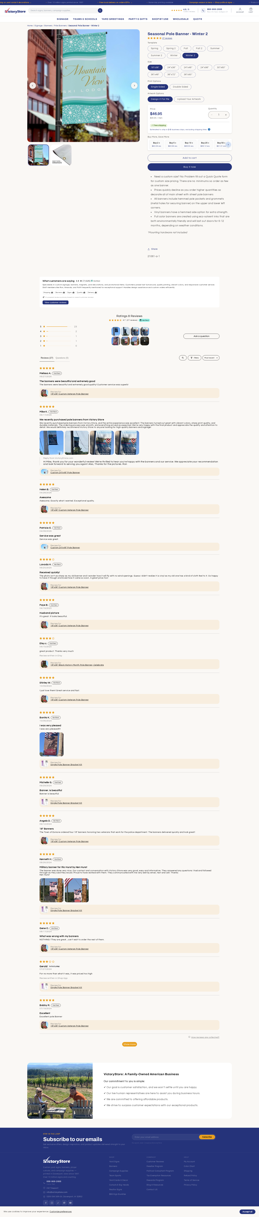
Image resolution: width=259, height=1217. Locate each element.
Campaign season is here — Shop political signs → (212, 2)
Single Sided (158, 87)
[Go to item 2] (125, 331)
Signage (38, 26)
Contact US (152, 1189)
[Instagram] (51, 1202)
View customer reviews (55, 302)
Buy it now (189, 167)
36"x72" (171, 74)
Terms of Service (191, 1180)
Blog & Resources (155, 1185)
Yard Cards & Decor (118, 1180)
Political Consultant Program (160, 1171)
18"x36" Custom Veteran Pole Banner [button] (70, 394)
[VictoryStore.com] (15, 11)
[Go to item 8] (144, 341)
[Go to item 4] (144, 331)
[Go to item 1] (116, 331)
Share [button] (154, 249)
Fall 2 (199, 48)
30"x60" (221, 67)
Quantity (212, 109)
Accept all (247, 1212)
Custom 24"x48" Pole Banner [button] (65, 473)
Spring (154, 48)
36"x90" (188, 74)
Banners (48, 26)
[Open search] (183, 357)
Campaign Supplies (118, 1171)
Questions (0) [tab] (62, 358)
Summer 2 (156, 55)
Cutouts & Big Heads (119, 1185)
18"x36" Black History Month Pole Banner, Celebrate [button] (77, 665)
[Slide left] (32, 85)
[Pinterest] (64, 1202)
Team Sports (115, 1176)
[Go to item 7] (135, 341)
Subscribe (207, 1137)
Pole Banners (60, 26)
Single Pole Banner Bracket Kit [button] (66, 765)
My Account (189, 1162)
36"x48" (155, 74)
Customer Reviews (155, 1162)
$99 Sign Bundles (117, 1194)
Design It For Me (160, 99)
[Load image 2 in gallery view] (61, 155)
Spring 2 (171, 48)
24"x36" (171, 67)
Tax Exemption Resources (159, 1176)
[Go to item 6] (125, 341)
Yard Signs (114, 1162)
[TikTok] (58, 1202)
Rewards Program (155, 1180)
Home (30, 26)
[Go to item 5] (116, 341)
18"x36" (155, 67)
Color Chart (189, 1166)
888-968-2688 (54, 1181)
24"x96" (205, 67)
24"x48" (188, 67)
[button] (155, 38)
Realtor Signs (115, 1189)
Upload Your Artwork (189, 99)
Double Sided (180, 87)
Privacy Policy (190, 1185)
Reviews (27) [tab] (47, 358)
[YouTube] (70, 1202)
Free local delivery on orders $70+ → (115, 2)
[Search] (100, 10)
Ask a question (201, 336)
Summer (215, 48)
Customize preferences (61, 1212)
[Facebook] (45, 1202)
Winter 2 (190, 55)
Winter (174, 55)
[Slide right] (134, 85)
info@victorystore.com (57, 1192)
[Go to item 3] (135, 331)
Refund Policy (190, 1176)
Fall (186, 48)
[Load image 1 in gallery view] (38, 155)
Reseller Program (155, 1166)
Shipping (188, 1171)
